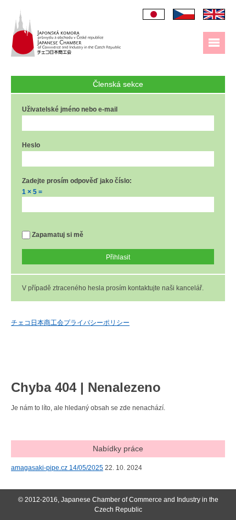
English (214, 14)
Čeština (184, 14)
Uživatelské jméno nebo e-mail (69, 109)
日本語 (154, 14)
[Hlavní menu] (214, 43)
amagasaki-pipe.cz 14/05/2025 (57, 468)
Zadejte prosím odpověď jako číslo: (77, 181)
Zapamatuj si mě (56, 235)
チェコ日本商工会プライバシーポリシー (70, 323)
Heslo (31, 145)
